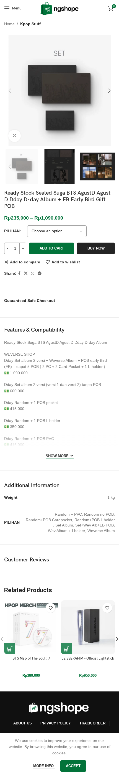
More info (44, 766)
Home (9, 24)
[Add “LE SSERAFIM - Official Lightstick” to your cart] (66, 648)
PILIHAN (12, 231)
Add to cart (52, 248)
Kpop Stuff (30, 24)
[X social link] (25, 273)
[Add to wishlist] (50, 608)
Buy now (96, 248)
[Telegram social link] (39, 273)
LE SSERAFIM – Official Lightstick (87, 659)
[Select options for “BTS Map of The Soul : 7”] (9, 648)
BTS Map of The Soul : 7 (31, 659)
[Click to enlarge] (14, 136)
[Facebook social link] (19, 273)
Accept (73, 766)
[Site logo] (59, 8)
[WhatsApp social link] (32, 273)
